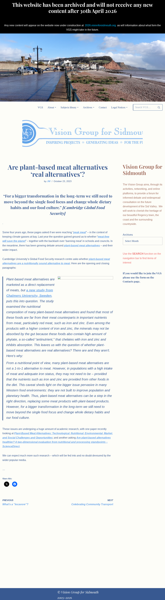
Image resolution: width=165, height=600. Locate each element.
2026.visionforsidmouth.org (100, 25)
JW (48, 181)
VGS (40, 107)
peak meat (79, 232)
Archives (128, 234)
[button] (55, 107)
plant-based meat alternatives (82, 245)
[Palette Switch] (140, 134)
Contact (103, 107)
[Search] (159, 107)
